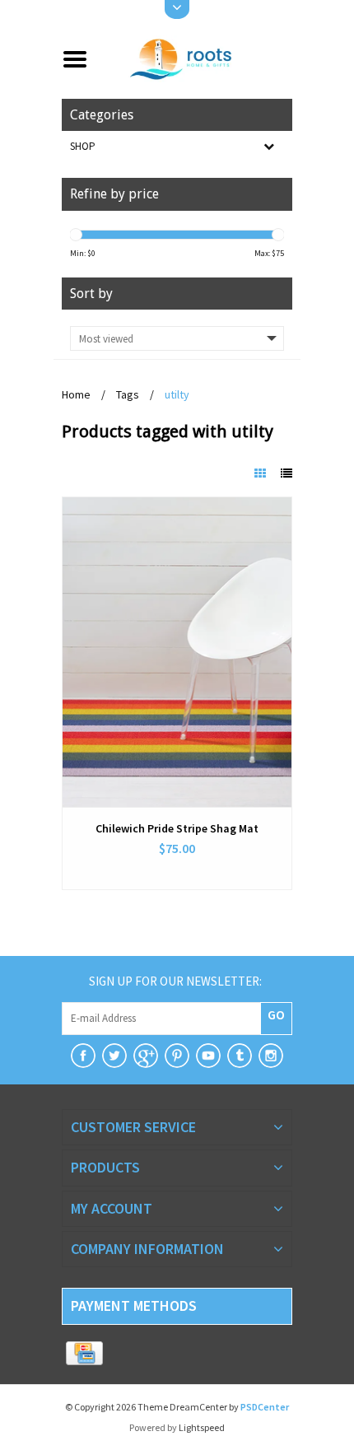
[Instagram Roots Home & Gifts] (271, 1055)
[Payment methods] (84, 1353)
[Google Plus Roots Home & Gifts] (145, 1055)
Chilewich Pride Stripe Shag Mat (177, 828)
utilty (177, 394)
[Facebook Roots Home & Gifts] (83, 1055)
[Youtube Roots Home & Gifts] (208, 1055)
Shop (82, 146)
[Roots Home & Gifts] (196, 57)
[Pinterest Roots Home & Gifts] (177, 1055)
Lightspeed (202, 1427)
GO (276, 1014)
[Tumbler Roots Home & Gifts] (239, 1055)
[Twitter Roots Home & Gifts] (114, 1055)
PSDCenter (264, 1407)
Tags (127, 394)
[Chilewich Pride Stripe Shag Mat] (177, 652)
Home (76, 394)
